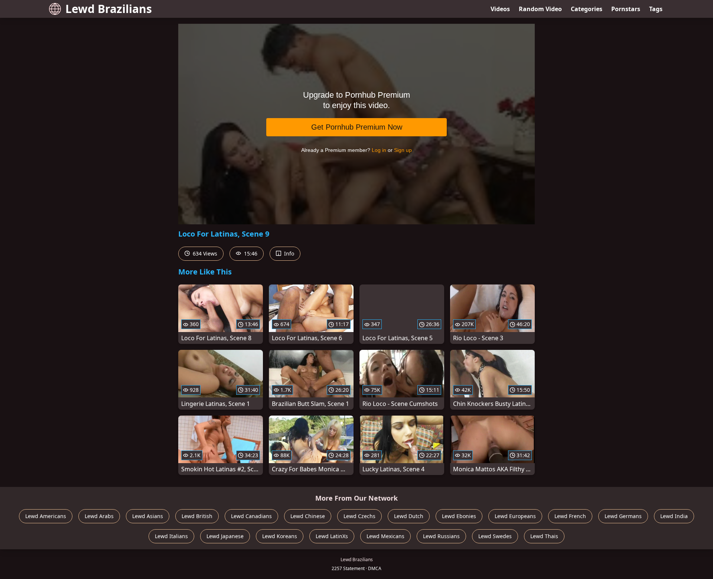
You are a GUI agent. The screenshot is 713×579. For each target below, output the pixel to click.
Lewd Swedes (495, 536)
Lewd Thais (544, 536)
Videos (500, 9)
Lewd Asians (147, 516)
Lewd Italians (171, 536)
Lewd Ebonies (459, 516)
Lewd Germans (623, 516)
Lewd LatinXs (332, 536)
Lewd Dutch (408, 516)
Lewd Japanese (225, 536)
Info (288, 253)
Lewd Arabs (99, 516)
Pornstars (625, 9)
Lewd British (197, 516)
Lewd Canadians (251, 516)
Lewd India (674, 516)
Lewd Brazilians (108, 8)
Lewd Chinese (307, 516)
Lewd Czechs (359, 516)
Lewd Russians (441, 536)
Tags (655, 9)
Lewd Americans (45, 516)
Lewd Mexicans (385, 536)
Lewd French (570, 516)
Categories (586, 9)
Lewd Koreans (279, 536)
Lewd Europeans (515, 516)
